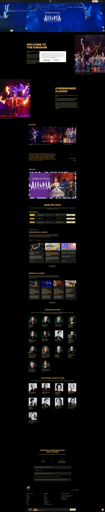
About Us (27, 495)
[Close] (65, 52)
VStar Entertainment (64, 499)
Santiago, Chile (40, 222)
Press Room (45, 500)
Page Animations (6, 30)
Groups (11, 1)
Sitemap (27, 504)
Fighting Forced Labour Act (48, 504)
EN (100, 1)
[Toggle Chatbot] (103, 510)
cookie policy (53, 57)
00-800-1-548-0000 (62, 462)
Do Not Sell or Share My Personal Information (46, 60)
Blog (27, 501)
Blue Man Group (63, 498)
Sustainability (46, 498)
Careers (45, 495)
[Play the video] (52, 185)
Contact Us (28, 498)
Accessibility (28, 508)
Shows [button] (3, 1)
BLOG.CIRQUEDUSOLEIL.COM (33, 229)
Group (27, 499)
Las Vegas (7, 1)
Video (27, 500)
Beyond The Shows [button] (16, 1)
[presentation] (34, 494)
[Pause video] (61, 142)
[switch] (11, 31)
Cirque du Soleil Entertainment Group (67, 495)
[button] (75, 124)
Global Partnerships (47, 501)
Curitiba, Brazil (40, 218)
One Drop (45, 499)
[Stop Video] (104, 31)
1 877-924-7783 (62, 461)
